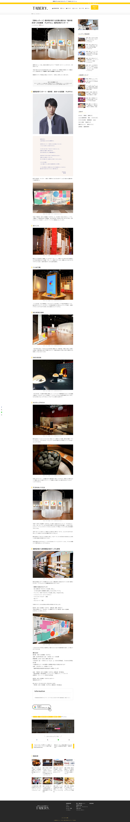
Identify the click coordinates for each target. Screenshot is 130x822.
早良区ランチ (88, 122)
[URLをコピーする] (69, 740)
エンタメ (35, 716)
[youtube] (94, 3)
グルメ (67, 805)
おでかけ (80, 115)
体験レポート (50, 716)
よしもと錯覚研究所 (82, 117)
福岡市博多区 (44, 716)
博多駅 (85, 115)
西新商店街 (89, 120)
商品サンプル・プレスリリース (82, 806)
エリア (39, 716)
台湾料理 (80, 126)
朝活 (89, 117)
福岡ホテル (90, 115)
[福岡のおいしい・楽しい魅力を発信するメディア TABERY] (40, 8)
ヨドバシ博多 (81, 122)
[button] (37, 740)
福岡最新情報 (68, 803)
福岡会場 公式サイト (37, 680)
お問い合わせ (78, 808)
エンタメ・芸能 (69, 808)
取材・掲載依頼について (80, 803)
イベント (64, 716)
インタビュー (68, 809)
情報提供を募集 (79, 805)
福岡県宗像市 (86, 126)
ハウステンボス (94, 117)
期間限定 (55, 716)
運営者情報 (91, 803)
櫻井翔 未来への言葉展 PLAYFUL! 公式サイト (43, 678)
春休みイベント (90, 124)
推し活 (59, 716)
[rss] (96, 3)
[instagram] (90, 3)
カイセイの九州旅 (82, 120)
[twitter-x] (89, 3)
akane (94, 120)
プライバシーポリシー (80, 809)
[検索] (97, 3)
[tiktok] (92, 3)
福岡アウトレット (82, 124)
